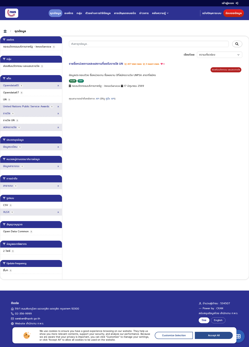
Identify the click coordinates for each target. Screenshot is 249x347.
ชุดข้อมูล (55, 13)
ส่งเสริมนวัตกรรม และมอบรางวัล (226, 69)
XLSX (72, 80)
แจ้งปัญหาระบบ (211, 13)
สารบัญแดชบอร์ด (125, 13)
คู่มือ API (110, 98)
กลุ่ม (79, 13)
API (97, 98)
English (218, 320)
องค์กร (68, 13)
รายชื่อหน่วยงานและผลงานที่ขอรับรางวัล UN (96, 63)
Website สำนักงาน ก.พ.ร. (29, 323)
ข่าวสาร (144, 13)
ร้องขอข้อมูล (233, 13)
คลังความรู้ (159, 13)
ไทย (204, 320)
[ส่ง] (237, 44)
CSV (81, 80)
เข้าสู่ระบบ (228, 3)
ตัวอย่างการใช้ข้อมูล (98, 13)
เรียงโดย (189, 55)
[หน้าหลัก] (11, 13)
